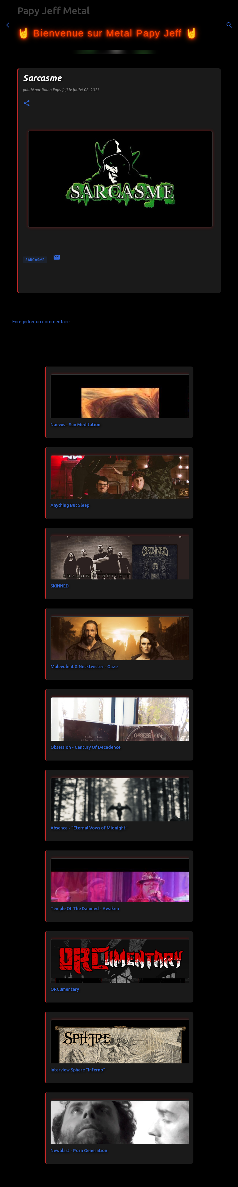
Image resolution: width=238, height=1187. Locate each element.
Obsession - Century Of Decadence (86, 747)
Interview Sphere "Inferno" (78, 1069)
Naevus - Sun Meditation (75, 424)
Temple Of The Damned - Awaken (85, 908)
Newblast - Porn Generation (79, 1150)
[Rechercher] (206, 25)
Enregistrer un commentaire (41, 321)
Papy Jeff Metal (53, 10)
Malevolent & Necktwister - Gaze (84, 666)
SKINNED (60, 585)
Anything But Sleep (70, 505)
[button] (26, 104)
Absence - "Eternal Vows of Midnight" (89, 827)
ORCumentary (65, 989)
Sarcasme (35, 260)
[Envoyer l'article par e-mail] (56, 259)
